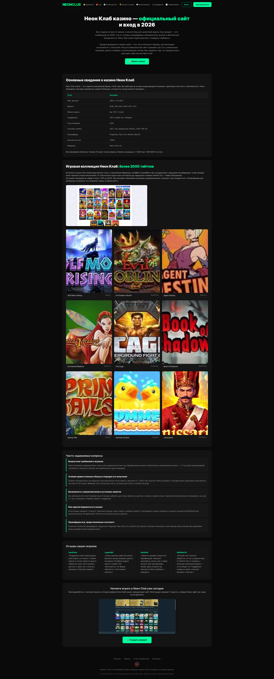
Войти (186, 4)
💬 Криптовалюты (143, 4)
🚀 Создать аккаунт (137, 640)
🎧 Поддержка (157, 4)
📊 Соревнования (172, 4)
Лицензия (117, 659)
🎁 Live (98, 4)
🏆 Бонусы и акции (126, 4)
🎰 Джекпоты (88, 4)
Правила (127, 659)
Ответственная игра (141, 659)
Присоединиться (202, 4)
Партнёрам (156, 659)
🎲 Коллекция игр (110, 4)
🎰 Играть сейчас (137, 61)
